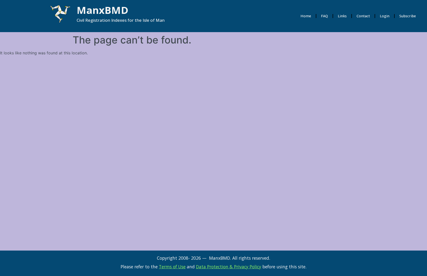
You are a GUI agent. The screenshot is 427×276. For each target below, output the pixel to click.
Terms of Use (172, 267)
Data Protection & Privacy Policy (228, 267)
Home (305, 16)
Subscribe (407, 16)
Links (342, 16)
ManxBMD (102, 10)
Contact (363, 16)
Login (384, 16)
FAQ (324, 16)
